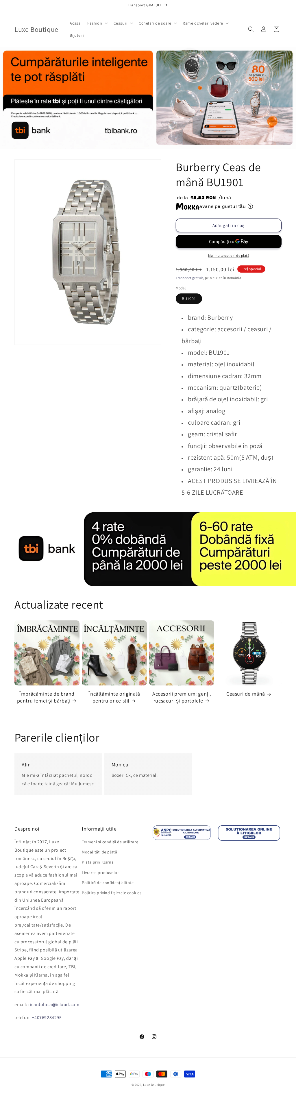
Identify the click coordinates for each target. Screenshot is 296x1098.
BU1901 (189, 298)
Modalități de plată (99, 852)
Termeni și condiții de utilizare (110, 841)
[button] (97, 23)
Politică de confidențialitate (108, 882)
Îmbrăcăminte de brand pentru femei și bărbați (46, 697)
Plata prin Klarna (98, 862)
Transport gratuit (189, 278)
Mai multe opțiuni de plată (228, 255)
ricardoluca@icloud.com (53, 1004)
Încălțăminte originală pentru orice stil (114, 697)
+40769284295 (47, 1017)
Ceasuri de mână (245, 693)
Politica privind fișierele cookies (111, 892)
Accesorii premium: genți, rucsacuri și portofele (181, 697)
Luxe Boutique (153, 1085)
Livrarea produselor (100, 872)
